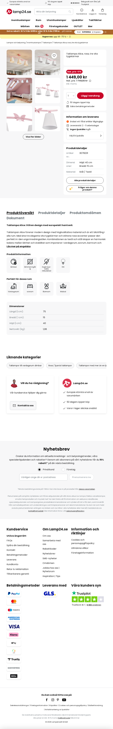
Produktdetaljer (51, 213)
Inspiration (48, 576)
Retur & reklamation (18, 569)
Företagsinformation (82, 552)
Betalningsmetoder (17, 554)
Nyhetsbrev (49, 553)
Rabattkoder (50, 548)
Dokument (15, 218)
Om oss (47, 535)
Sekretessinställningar (19, 705)
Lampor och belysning (16, 42)
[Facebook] (48, 700)
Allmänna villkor (79, 548)
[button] (19, 90)
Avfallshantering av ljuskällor (57, 709)
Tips (58, 576)
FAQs (9, 540)
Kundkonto (12, 564)
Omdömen (48, 563)
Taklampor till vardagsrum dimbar (25, 365)
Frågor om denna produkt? (87, 188)
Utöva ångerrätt (16, 535)
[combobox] (53, 11)
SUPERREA (88, 32)
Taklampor (47, 42)
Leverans (11, 559)
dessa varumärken (87, 489)
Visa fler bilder (33, 136)
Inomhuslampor (34, 42)
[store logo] (19, 11)
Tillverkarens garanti (18, 573)
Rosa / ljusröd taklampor (60, 365)
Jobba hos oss (50, 567)
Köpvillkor (53, 705)
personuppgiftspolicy (75, 511)
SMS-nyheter (50, 558)
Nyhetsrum (49, 571)
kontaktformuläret (35, 511)
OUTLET (78, 26)
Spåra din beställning (18, 545)
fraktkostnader (64, 718)
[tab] (20, 213)
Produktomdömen (85, 213)
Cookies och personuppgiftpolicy (73, 705)
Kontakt (11, 550)
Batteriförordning (95, 705)
